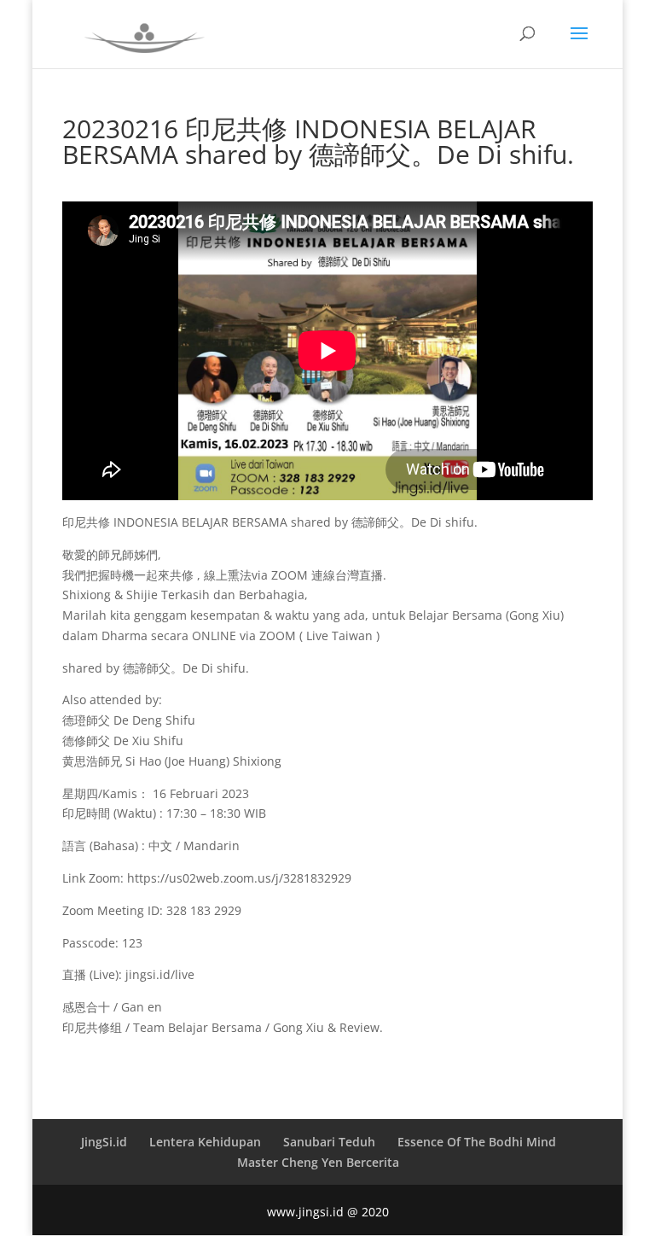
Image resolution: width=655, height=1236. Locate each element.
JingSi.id (104, 1142)
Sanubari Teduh (329, 1142)
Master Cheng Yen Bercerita (318, 1162)
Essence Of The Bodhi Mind (476, 1142)
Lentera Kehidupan (205, 1142)
